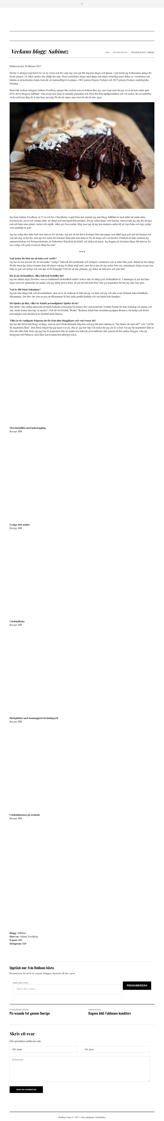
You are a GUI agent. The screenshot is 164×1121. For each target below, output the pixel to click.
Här (20, 431)
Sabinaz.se (113, 217)
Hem (107, 52)
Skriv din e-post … (22, 983)
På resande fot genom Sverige (30, 1013)
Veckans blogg (120, 52)
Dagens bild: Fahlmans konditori (109, 1013)
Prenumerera (137, 985)
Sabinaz (35, 93)
